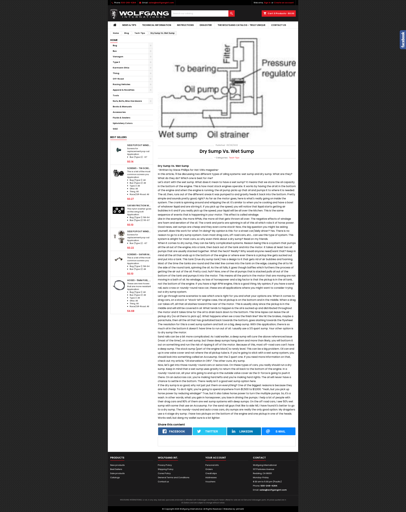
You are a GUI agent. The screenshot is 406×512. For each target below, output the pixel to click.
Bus (115, 51)
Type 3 (116, 62)
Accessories (119, 112)
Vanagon (118, 56)
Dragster (206, 25)
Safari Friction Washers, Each (139, 205)
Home (114, 40)
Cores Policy (164, 473)
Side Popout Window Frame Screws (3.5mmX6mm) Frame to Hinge (139, 145)
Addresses (211, 477)
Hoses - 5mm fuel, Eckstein (139, 280)
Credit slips (211, 473)
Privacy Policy (165, 465)
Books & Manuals (122, 106)
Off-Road (118, 78)
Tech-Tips (234, 157)
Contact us (278, 25)
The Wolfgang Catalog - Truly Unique (241, 25)
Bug (115, 45)
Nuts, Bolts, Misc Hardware (127, 101)
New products (117, 465)
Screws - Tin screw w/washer (139, 168)
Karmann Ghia (121, 67)
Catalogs (115, 477)
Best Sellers (118, 137)
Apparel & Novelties (123, 89)
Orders (209, 469)
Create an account (284, 2)
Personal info (212, 465)
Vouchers (210, 481)
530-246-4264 (128, 2)
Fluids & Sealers (121, 117)
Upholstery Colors (122, 123)
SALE (115, 128)
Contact (259, 457)
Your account (215, 457)
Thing (116, 73)
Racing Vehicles (121, 84)
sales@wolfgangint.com (161, 2)
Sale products (117, 473)
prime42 (240, 509)
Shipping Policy (165, 469)
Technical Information (156, 25)
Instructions (185, 25)
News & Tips (129, 25)
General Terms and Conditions (173, 477)
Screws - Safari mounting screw (139, 254)
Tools (116, 95)
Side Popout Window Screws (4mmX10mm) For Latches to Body (139, 231)
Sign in (267, 2)
